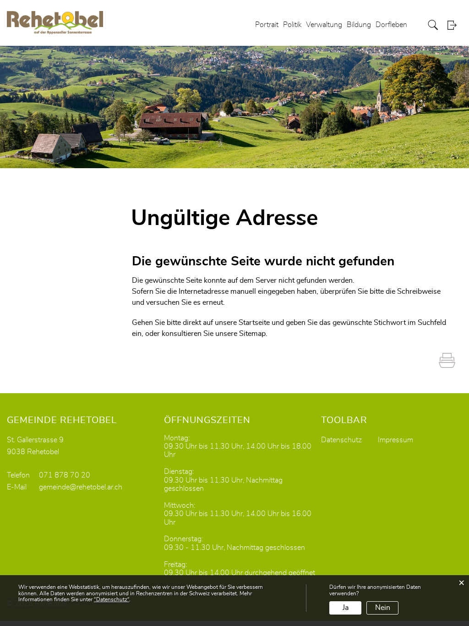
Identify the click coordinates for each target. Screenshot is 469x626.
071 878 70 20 (64, 475)
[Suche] (434, 24)
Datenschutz (341, 440)
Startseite (254, 322)
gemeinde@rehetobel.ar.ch (80, 487)
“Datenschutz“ (111, 599)
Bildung (359, 24)
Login (454, 24)
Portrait (266, 24)
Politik (292, 24)
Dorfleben (391, 24)
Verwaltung (324, 24)
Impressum (395, 440)
